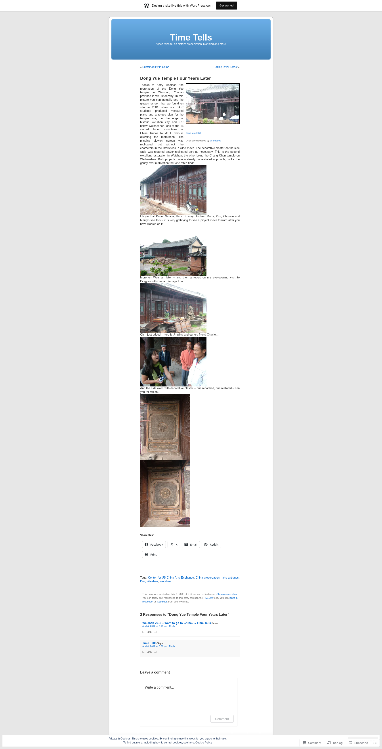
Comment (222, 719)
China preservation (226, 594)
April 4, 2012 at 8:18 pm (154, 626)
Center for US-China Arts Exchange (171, 577)
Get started (227, 5)
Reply (172, 626)
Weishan (165, 581)
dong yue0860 (193, 133)
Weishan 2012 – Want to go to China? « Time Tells (176, 623)
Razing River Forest (225, 67)
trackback (162, 601)
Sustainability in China (155, 67)
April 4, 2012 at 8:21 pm (154, 646)
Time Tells (191, 37)
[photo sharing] (213, 123)
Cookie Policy (203, 742)
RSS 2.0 (208, 597)
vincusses (215, 140)
